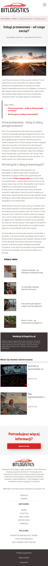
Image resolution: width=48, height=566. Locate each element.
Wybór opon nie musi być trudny (24, 535)
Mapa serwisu (24, 557)
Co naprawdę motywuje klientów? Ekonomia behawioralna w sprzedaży (31, 288)
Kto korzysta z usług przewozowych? (23, 114)
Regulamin (24, 562)
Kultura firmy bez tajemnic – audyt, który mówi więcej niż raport (31, 305)
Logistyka (24, 513)
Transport (24, 523)
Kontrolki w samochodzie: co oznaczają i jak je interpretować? (36, 367)
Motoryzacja (24, 520)
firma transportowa (22, 178)
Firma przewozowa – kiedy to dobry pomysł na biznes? (25, 109)
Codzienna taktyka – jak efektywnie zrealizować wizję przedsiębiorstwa (32, 271)
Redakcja (24, 495)
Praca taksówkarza (24, 538)
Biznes (14, 18)
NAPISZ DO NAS (24, 446)
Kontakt (24, 498)
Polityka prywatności (24, 552)
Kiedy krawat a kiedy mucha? (24, 542)
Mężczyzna (24, 516)
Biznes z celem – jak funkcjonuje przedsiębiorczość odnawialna (32, 321)
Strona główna (6, 18)
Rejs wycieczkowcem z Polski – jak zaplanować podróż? (36, 395)
